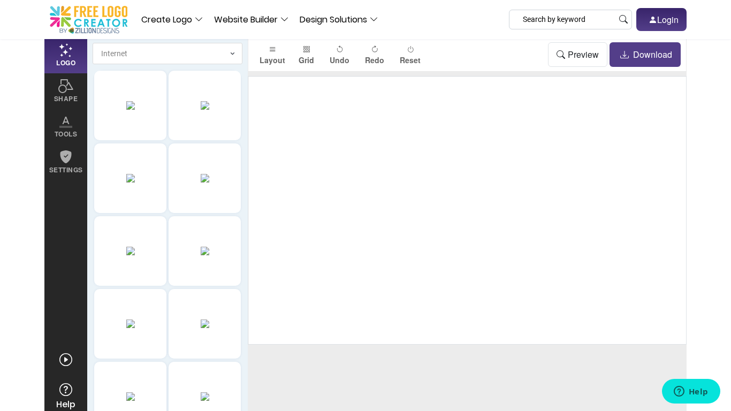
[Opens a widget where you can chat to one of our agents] (690, 392)
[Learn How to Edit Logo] (65, 360)
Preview (583, 54)
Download (651, 54)
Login (668, 19)
